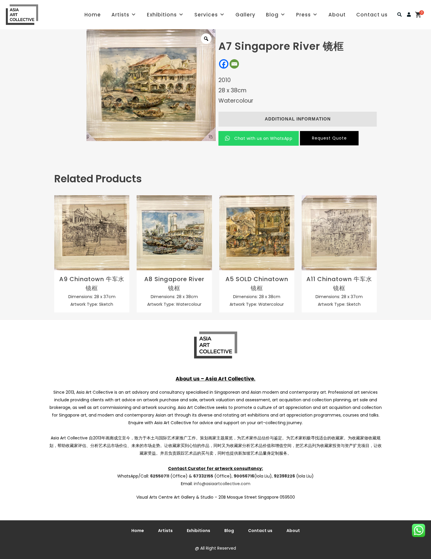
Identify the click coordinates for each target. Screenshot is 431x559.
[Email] (234, 64)
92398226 (284, 476)
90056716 (244, 476)
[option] (151, 85)
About (337, 14)
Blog (272, 14)
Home (92, 14)
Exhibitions (162, 14)
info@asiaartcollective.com (222, 484)
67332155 (203, 476)
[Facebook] (223, 64)
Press (303, 14)
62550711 (159, 476)
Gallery (245, 14)
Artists (120, 14)
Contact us (372, 14)
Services (206, 14)
